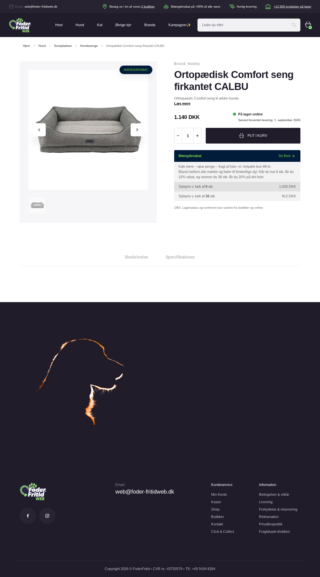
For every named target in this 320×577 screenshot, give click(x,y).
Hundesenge (89, 45)
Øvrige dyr (123, 25)
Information (267, 485)
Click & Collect (222, 531)
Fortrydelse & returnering (278, 509)
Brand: (187, 64)
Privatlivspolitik (270, 524)
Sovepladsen (63, 45)
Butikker (217, 517)
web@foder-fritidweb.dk (41, 6)
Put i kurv (257, 135)
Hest (58, 25)
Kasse (216, 502)
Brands (149, 25)
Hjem (26, 45)
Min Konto (219, 494)
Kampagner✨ (179, 25)
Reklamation (269, 517)
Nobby (194, 64)
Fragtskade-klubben (274, 531)
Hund (80, 25)
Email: (120, 485)
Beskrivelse (136, 257)
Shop (215, 509)
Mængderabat (136, 69)
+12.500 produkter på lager (292, 6)
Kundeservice (221, 485)
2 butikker (148, 6)
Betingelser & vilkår (274, 494)
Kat (99, 25)
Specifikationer (180, 257)
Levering (266, 502)
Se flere (285, 156)
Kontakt (217, 524)
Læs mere (182, 103)
